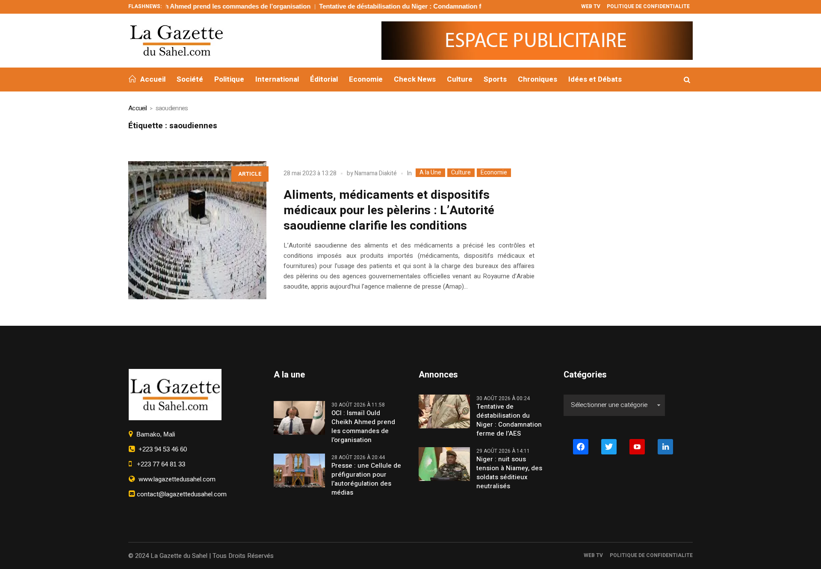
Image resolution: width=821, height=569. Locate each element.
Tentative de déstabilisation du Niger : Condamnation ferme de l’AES (404, 6)
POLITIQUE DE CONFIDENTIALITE (651, 555)
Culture (461, 172)
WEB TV (593, 555)
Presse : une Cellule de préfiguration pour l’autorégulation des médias (366, 479)
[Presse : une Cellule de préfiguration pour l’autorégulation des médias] (299, 470)
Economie (494, 172)
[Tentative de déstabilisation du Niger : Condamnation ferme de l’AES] (444, 411)
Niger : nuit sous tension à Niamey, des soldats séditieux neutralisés (509, 473)
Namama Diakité (375, 173)
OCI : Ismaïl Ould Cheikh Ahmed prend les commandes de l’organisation (185, 6)
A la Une (430, 172)
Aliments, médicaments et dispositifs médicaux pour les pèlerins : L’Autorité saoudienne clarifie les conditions (389, 210)
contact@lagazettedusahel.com (181, 494)
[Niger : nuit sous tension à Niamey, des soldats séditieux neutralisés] (444, 463)
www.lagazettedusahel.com (175, 479)
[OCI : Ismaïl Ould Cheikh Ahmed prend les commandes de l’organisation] (299, 417)
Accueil (137, 108)
